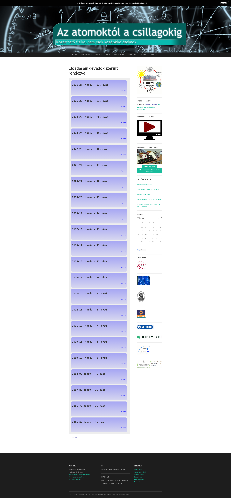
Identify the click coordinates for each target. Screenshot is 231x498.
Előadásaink (85, 54)
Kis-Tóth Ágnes (139, 479)
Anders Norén (124, 495)
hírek (108, 54)
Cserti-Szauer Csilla (140, 472)
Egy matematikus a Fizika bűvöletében (149, 199)
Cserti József (138, 469)
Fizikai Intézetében (74, 479)
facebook (153, 54)
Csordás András (139, 474)
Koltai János (138, 482)
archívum (131, 54)
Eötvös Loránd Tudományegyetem (79, 474)
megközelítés (119, 54)
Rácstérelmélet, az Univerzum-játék (148, 189)
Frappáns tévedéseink (143, 194)
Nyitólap (74, 54)
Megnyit (123, 90)
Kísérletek (98, 54)
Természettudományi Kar (76, 477)
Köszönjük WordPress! (78, 495)
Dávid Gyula (138, 477)
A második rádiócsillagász (145, 184)
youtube (143, 54)
